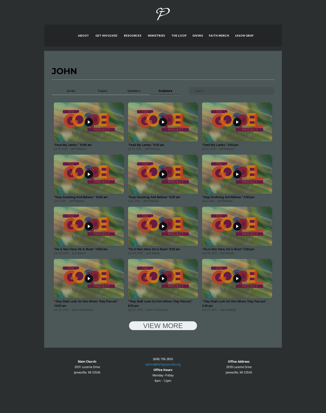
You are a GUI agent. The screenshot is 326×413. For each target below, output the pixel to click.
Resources (133, 35)
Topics (102, 90)
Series (71, 90)
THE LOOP (179, 35)
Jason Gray (244, 35)
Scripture (165, 90)
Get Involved (106, 35)
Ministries (157, 35)
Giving (197, 35)
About (84, 35)
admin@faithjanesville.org (163, 364)
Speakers (133, 90)
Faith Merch (219, 35)
